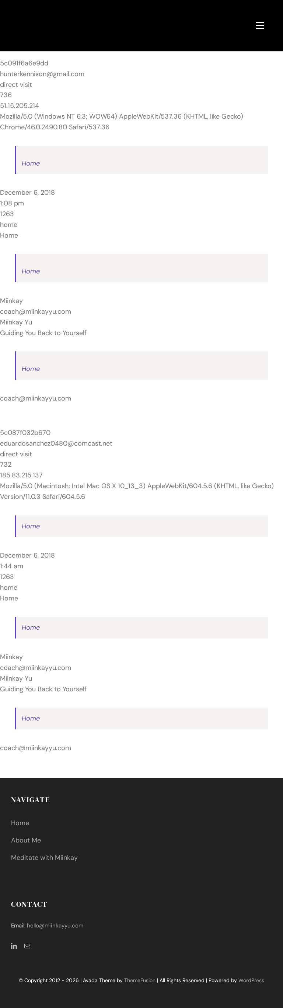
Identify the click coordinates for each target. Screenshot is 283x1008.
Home (31, 163)
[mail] (27, 946)
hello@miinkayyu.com (55, 925)
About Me (26, 840)
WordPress (251, 980)
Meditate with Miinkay (44, 857)
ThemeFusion (140, 980)
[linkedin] (14, 946)
